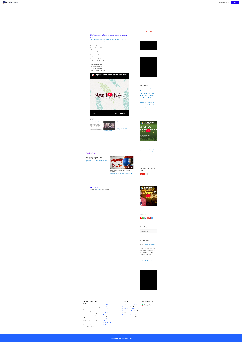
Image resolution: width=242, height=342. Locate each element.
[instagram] (148, 218)
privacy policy (106, 309)
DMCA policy (106, 312)
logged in (98, 189)
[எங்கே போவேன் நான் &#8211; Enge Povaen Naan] (123, 124)
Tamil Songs (102, 41)
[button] (235, 2)
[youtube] (141, 218)
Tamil (94, 160)
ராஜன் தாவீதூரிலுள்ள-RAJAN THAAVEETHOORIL (94, 157)
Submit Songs (106, 318)
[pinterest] (150, 218)
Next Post (133, 145)
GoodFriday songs (113, 173)
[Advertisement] (121, 14)
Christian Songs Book (108, 323)
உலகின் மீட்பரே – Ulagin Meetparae (148, 102)
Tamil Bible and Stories (150, 244)
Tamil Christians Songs (224, 2)
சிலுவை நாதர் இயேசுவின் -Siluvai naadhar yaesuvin (121, 170)
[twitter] (152, 218)
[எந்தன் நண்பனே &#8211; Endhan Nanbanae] (96, 125)
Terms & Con (106, 310)
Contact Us (105, 306)
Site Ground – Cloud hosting (146, 260)
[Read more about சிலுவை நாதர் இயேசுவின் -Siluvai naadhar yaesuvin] (121, 162)
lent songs (125, 173)
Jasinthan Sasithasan (95, 41)
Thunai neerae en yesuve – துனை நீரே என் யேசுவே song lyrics (108, 132)
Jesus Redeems (120, 173)
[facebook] (146, 218)
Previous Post (87, 145)
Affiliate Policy (106, 320)
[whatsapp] (143, 218)
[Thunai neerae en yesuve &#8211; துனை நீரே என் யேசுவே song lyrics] (109, 125)
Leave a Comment (105, 39)
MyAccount (105, 315)
